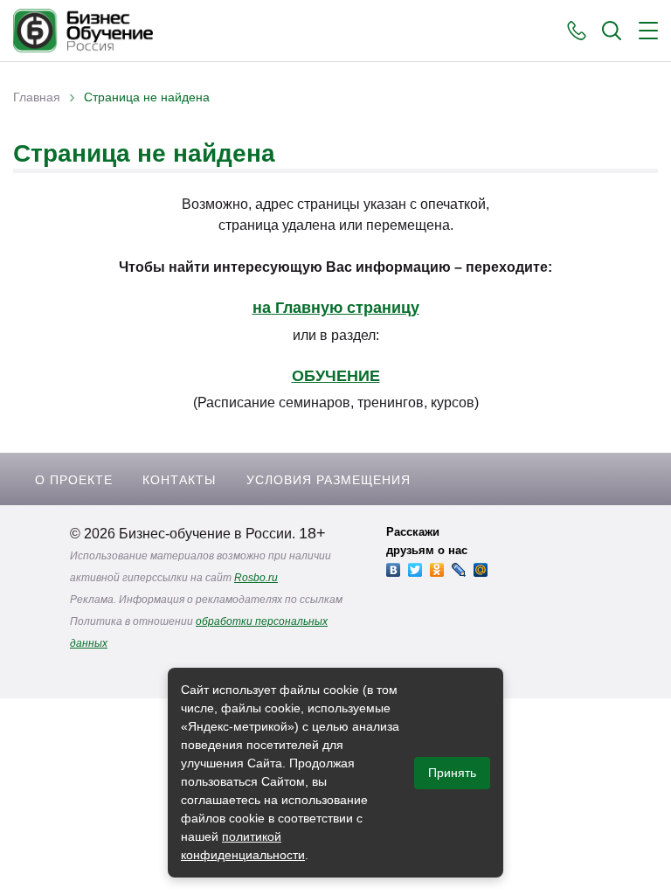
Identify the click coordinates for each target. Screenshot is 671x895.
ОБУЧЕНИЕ (336, 376)
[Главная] (83, 30)
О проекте (74, 480)
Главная (36, 97)
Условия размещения (328, 480)
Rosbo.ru (256, 578)
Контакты (179, 480)
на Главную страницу (335, 307)
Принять (452, 773)
